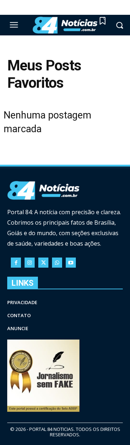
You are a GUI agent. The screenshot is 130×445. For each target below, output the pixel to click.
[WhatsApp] (57, 263)
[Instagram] (30, 263)
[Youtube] (71, 263)
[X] (43, 263)
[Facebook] (16, 263)
